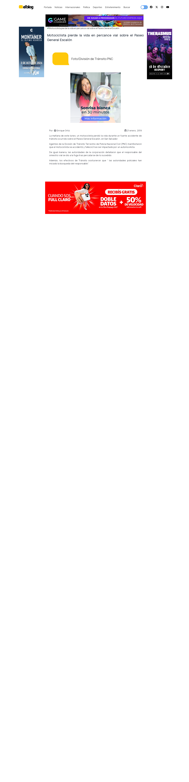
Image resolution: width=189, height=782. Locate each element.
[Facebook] (151, 7)
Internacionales (72, 7)
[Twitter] (156, 7)
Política (86, 7)
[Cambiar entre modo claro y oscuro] (144, 7)
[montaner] (31, 52)
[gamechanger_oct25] (95, 20)
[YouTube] (167, 7)
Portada (48, 7)
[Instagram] (162, 7)
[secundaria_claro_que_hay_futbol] (95, 198)
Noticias (58, 7)
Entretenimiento (112, 7)
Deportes (97, 7)
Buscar (127, 7)
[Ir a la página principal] (26, 7)
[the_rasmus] (159, 54)
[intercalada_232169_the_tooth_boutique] (95, 97)
